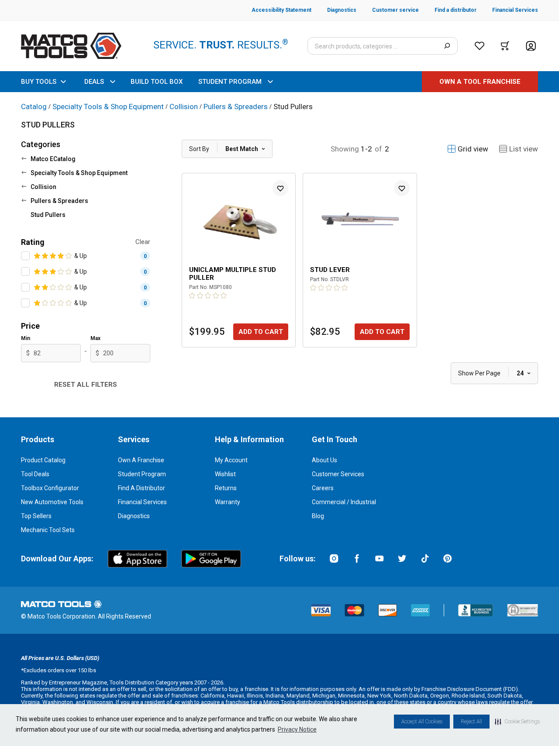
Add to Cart (260, 332)
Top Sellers (36, 515)
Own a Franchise (141, 460)
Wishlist (225, 474)
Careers (323, 488)
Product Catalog (43, 460)
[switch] (25, 255)
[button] (517, 722)
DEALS (94, 82)
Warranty (227, 501)
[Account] (530, 46)
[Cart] (505, 46)
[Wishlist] (479, 46)
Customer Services (338, 474)
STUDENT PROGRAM (230, 82)
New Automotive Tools (52, 501)
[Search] (447, 45)
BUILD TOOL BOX (157, 82)
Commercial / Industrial (344, 501)
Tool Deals (35, 474)
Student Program (142, 474)
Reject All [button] (471, 721)
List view (523, 148)
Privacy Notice (297, 729)
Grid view (473, 148)
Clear (142, 242)
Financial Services (142, 501)
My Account (231, 460)
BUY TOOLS (38, 82)
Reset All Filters (85, 384)
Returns (226, 488)
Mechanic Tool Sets (48, 529)
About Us (324, 460)
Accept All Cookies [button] (421, 721)
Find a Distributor (141, 488)
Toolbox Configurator (50, 488)
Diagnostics (134, 515)
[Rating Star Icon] (37, 255)
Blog (318, 515)
